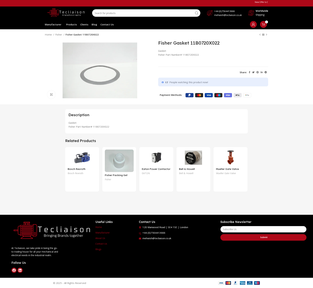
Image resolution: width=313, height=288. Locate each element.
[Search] (196, 13)
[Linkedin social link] (262, 72)
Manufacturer (102, 232)
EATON (146, 173)
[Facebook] (14, 270)
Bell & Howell (186, 173)
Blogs (98, 249)
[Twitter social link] (253, 72)
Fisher (59, 34)
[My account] (253, 24)
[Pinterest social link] (257, 72)
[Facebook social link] (249, 72)
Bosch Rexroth (75, 173)
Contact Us (101, 243)
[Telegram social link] (266, 72)
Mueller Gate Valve (227, 169)
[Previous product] (260, 34)
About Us (100, 238)
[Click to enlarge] (51, 94)
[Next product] (266, 34)
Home (48, 34)
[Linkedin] (20, 270)
